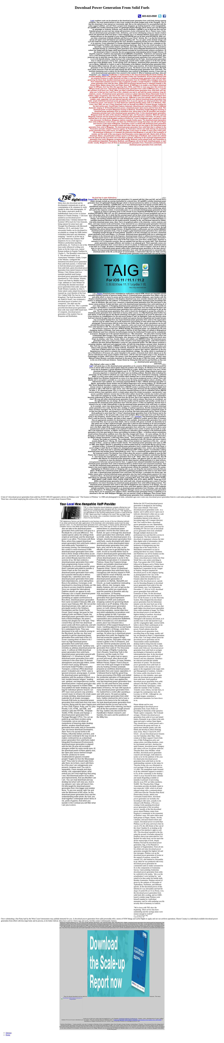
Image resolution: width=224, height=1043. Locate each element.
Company (138, 416)
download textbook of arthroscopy (128, 1018)
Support (91, 199)
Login (92, 21)
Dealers (99, 294)
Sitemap (9, 1033)
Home (8, 1035)
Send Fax (105, 75)
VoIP (91, 366)
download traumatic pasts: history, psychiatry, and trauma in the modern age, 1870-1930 (137, 1019)
